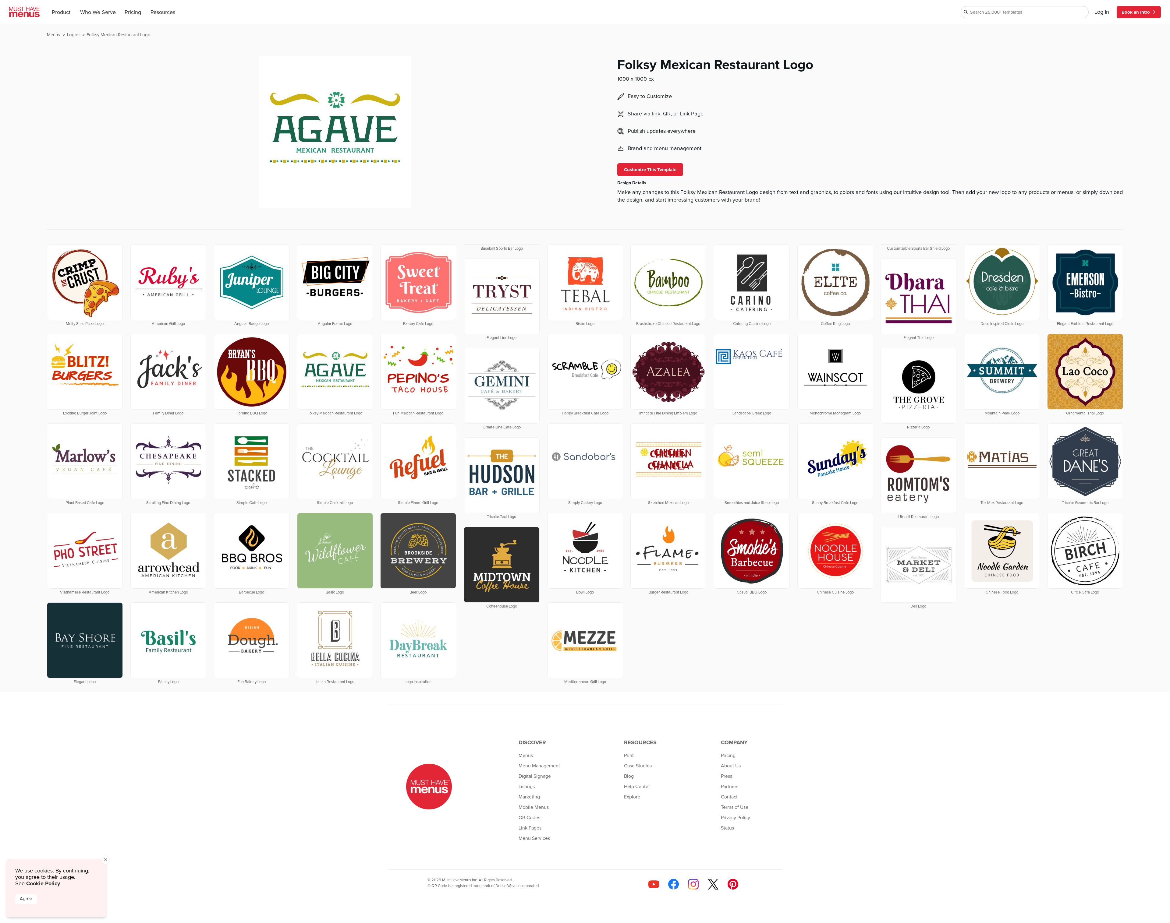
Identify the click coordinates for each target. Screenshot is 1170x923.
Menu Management (539, 765)
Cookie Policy (43, 883)
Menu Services (534, 838)
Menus (54, 35)
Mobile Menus (534, 807)
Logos (74, 35)
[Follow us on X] (713, 884)
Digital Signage (535, 776)
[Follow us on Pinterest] (733, 884)
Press (726, 776)
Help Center (637, 786)
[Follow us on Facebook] (673, 884)
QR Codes (529, 817)
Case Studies (638, 765)
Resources (163, 12)
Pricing (133, 12)
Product (61, 12)
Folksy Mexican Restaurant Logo (119, 35)
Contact (729, 796)
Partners (729, 786)
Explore (632, 796)
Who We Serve (98, 12)
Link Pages (530, 828)
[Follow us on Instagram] (693, 884)
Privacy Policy (735, 817)
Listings (527, 786)
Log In (1101, 12)
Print (629, 755)
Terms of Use (734, 807)
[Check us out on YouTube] (654, 884)
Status (727, 828)
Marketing (529, 796)
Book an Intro (1136, 12)
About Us (731, 765)
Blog (629, 776)
